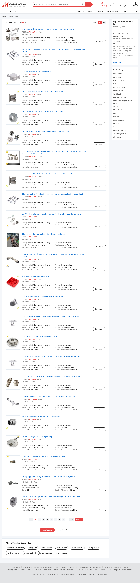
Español (22, 570)
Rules (136, 11)
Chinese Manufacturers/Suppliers (44, 567)
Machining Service (119, 130)
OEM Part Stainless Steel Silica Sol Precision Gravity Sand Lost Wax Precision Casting (50, 316)
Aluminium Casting (13, 553)
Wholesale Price (73, 567)
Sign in (135, 6)
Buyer (90, 11)
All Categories (9, 11)
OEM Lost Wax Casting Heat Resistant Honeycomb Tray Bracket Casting (46, 131)
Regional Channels (95, 567)
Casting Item (32, 548)
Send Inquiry (99, 42)
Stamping (116, 106)
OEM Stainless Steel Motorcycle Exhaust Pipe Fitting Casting (42, 91)
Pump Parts (117, 123)
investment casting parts (15, 548)
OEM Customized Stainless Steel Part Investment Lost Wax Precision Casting (48, 29)
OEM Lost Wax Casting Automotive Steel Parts (37, 71)
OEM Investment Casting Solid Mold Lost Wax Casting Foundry (43, 111)
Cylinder (116, 127)
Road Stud (116, 113)
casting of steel (61, 548)
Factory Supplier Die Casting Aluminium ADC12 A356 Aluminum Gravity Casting (49, 477)
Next (79, 519)
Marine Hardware (119, 110)
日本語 (91, 570)
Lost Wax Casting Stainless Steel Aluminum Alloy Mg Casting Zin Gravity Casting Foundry (52, 214)
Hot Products (16, 567)
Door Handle (117, 74)
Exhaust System (118, 120)
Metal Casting (118, 91)
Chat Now (65, 530)
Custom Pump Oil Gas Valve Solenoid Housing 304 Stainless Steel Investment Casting (51, 376)
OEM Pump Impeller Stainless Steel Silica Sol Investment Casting (43, 234)
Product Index (108, 567)
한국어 (84, 570)
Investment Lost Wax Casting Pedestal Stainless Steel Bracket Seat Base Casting (49, 174)
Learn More (118, 62)
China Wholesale (61, 567)
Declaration (92, 574)
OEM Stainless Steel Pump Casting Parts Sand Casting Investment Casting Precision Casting (53, 194)
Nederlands (70, 570)
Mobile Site (117, 567)
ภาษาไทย (102, 570)
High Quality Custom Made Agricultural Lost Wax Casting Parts (43, 457)
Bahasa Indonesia (127, 570)
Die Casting (117, 77)
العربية (78, 570)
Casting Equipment (45, 553)
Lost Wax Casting (119, 87)
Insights (125, 567)
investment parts (62, 553)
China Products (27, 567)
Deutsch (62, 570)
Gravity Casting (118, 80)
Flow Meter (117, 137)
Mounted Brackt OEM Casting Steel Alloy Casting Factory (41, 417)
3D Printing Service (119, 134)
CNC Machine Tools (119, 97)
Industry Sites (84, 567)
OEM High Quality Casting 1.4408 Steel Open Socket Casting (42, 296)
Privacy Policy (102, 574)
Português (30, 570)
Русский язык (47, 570)
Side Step (116, 117)
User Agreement (82, 574)
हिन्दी (96, 570)
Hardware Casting (77, 548)
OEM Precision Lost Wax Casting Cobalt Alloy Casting (40, 336)
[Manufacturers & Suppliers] (14, 4)
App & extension (112, 11)
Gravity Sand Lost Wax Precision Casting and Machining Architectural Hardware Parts (51, 356)
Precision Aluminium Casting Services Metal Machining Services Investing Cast (48, 396)
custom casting (29, 553)
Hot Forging (117, 84)
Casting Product (46, 548)
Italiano (55, 570)
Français (38, 570)
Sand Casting (117, 94)
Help (99, 11)
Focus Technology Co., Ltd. (56, 574)
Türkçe (109, 570)
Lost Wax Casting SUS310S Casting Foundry (37, 437)
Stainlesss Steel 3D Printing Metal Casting (36, 276)
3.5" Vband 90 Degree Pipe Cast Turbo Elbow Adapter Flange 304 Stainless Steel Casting (51, 497)
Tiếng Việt (117, 570)
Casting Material (93, 548)
